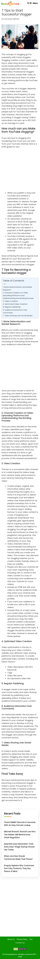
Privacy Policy (22, 939)
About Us (11, 939)
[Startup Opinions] (10, 3)
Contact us (20, 943)
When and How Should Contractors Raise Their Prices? (18, 857)
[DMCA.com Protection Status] (20, 950)
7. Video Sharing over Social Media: (18, 315)
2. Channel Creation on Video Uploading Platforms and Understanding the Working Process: (18, 295)
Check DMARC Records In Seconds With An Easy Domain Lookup (19, 823)
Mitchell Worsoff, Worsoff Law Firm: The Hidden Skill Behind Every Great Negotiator (20, 834)
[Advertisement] (20, 170)
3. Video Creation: (10, 301)
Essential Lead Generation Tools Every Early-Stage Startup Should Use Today (19, 847)
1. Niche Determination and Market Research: (17, 288)
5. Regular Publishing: (12, 307)
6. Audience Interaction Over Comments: (15, 311)
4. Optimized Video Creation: (15, 304)
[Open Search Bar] (28, 3)
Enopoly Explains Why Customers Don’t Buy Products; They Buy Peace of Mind (19, 868)
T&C (31, 939)
